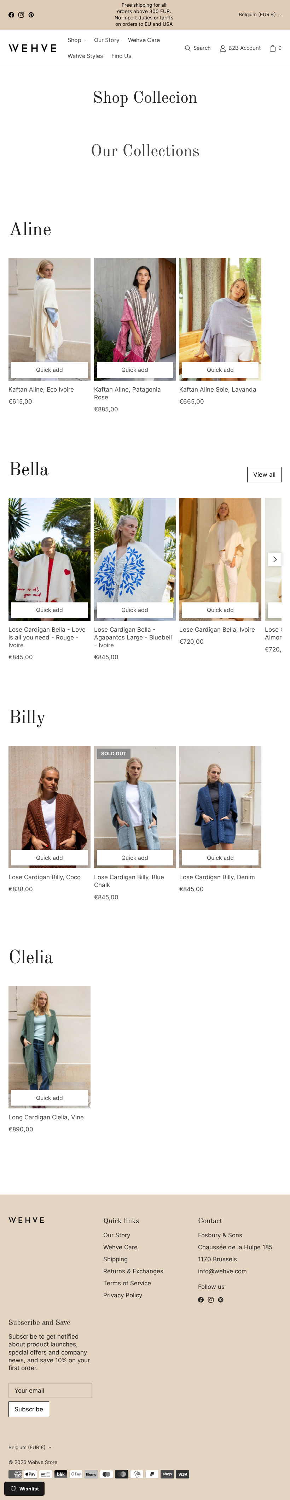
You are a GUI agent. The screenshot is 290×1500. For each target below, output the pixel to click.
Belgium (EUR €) (257, 14)
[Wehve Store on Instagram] (21, 15)
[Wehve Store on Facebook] (11, 15)
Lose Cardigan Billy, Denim (217, 877)
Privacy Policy (122, 1295)
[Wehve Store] (32, 48)
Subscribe (28, 1409)
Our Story (116, 1235)
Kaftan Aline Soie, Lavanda (217, 389)
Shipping (115, 1259)
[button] (76, 40)
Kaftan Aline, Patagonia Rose (127, 393)
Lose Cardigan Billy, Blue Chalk (129, 881)
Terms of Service (127, 1283)
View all (264, 474)
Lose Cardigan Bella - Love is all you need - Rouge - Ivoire (47, 637)
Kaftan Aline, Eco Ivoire (41, 389)
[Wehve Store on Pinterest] (31, 15)
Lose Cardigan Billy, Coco (44, 877)
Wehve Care (120, 1247)
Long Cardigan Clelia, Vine (46, 1117)
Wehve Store (42, 1462)
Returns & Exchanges (133, 1271)
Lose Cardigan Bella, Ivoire (217, 629)
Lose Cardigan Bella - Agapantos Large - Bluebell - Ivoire (133, 637)
